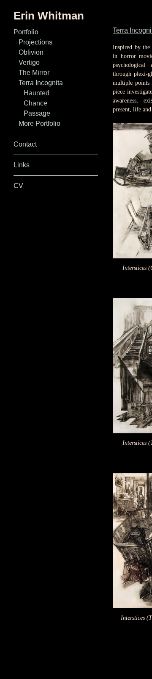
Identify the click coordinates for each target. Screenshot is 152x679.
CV (18, 186)
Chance (35, 103)
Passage (36, 113)
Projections (37, 42)
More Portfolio (42, 123)
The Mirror (36, 73)
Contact (26, 144)
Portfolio (28, 32)
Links (22, 165)
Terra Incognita (43, 83)
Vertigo (30, 62)
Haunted (37, 93)
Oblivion (32, 52)
